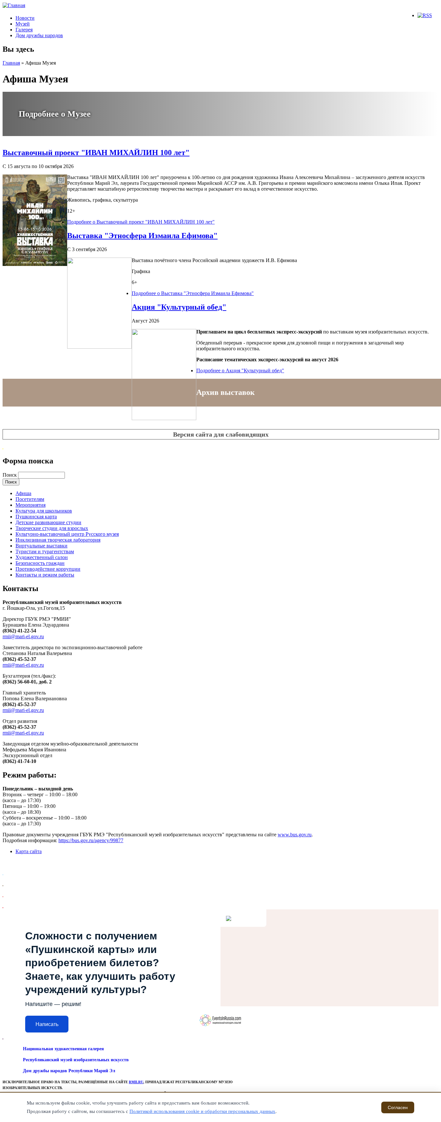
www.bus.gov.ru (295, 834)
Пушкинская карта (36, 516)
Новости (25, 18)
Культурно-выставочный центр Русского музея (67, 534)
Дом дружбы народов (39, 35)
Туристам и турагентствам (44, 551)
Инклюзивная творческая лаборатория (57, 540)
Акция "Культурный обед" (179, 307)
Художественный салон (41, 557)
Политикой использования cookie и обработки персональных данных (202, 1111)
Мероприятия (30, 505)
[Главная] (14, 5)
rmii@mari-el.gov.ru (23, 636)
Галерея (24, 29)
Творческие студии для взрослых (51, 528)
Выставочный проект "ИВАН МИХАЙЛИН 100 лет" (96, 152)
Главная (11, 63)
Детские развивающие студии (48, 522)
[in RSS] (424, 15)
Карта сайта (28, 851)
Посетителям (29, 499)
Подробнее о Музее (55, 114)
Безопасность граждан (40, 563)
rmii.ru (136, 1082)
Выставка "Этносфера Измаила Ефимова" (142, 235)
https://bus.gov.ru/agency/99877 (90, 840)
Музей (22, 23)
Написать (47, 1024)
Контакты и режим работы (44, 574)
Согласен (398, 1107)
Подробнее (141, 222)
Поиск (10, 475)
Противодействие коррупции (47, 569)
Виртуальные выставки (41, 545)
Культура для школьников (43, 510)
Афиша (23, 493)
